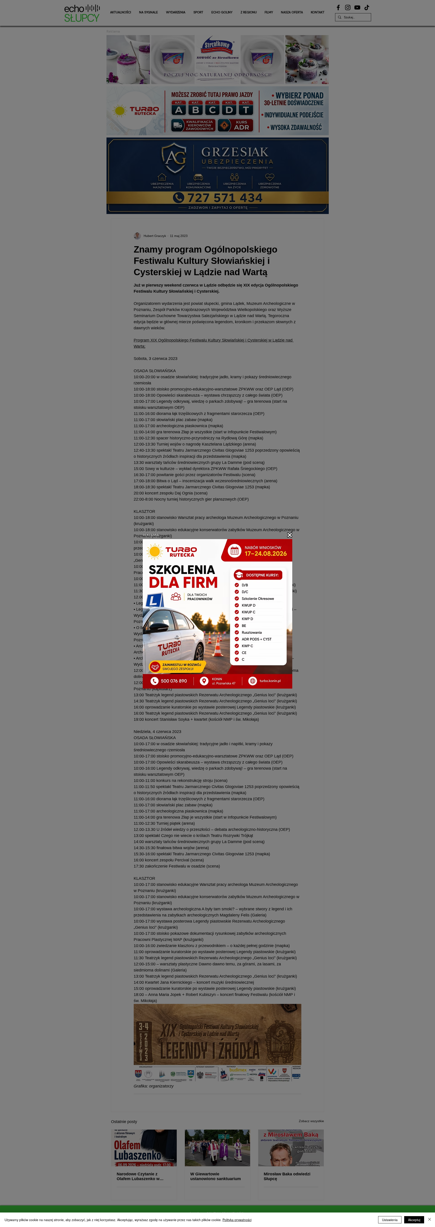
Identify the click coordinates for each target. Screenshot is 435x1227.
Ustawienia (390, 1219)
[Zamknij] (429, 1219)
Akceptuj (414, 1219)
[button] (289, 535)
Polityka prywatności (236, 1219)
